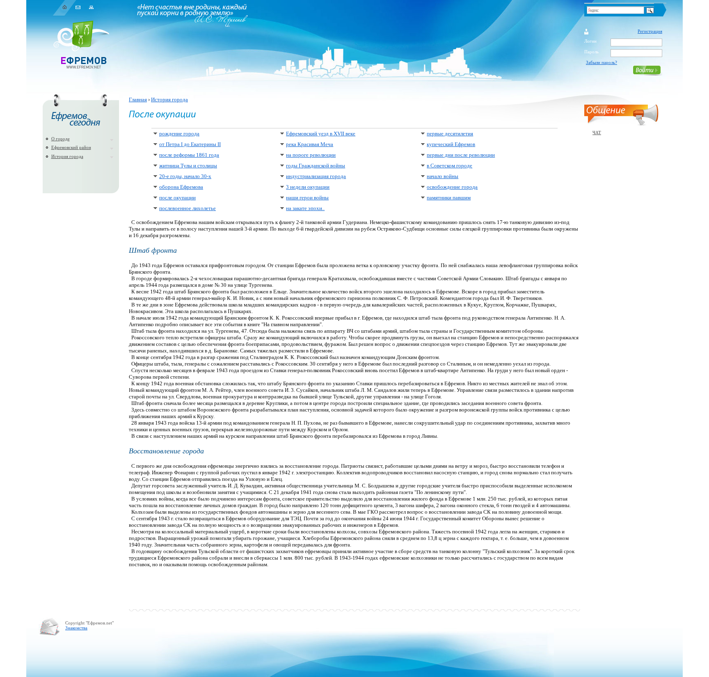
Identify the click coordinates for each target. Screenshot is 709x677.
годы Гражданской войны (315, 165)
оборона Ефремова (181, 187)
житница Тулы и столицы (188, 165)
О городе (60, 138)
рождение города (179, 133)
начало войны (442, 176)
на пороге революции (311, 155)
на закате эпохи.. (305, 208)
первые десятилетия (450, 133)
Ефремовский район (71, 147)
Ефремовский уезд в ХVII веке (320, 133)
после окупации (177, 197)
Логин (590, 41)
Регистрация (650, 31)
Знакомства (76, 627)
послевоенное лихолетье (187, 208)
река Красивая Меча (309, 144)
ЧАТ (596, 132)
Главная (138, 99)
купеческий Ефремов (451, 144)
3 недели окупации (307, 187)
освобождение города (452, 187)
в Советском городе (449, 165)
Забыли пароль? (601, 62)
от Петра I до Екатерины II (190, 144)
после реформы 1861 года (189, 155)
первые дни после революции (461, 155)
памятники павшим (449, 197)
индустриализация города (316, 176)
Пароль (591, 51)
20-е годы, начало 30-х (185, 176)
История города (67, 156)
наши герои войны (307, 197)
